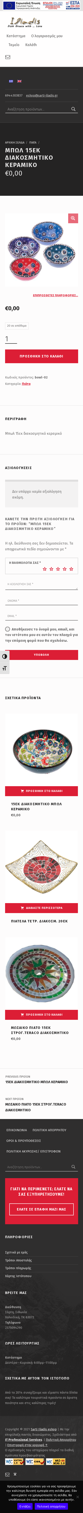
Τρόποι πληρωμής (18, 1268)
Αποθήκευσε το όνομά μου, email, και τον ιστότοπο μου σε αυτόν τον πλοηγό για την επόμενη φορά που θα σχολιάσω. (41, 635)
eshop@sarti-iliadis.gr (42, 95)
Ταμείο (13, 45)
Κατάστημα (15, 36)
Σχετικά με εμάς (16, 1252)
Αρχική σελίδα (14, 142)
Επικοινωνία (16, 1130)
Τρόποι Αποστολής (18, 1260)
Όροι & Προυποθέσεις (23, 1141)
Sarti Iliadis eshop (44, 1429)
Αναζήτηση (73, 109)
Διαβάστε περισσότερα (44, 908)
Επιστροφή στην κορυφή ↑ (27, 1445)
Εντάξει (24, 1506)
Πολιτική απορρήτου (51, 1506)
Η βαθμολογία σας (25, 563)
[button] (73, 218)
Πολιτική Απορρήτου (49, 1130)
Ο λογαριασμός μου (47, 36)
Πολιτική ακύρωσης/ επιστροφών (33, 1151)
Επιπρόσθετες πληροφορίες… (55, 295)
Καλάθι (31, 45)
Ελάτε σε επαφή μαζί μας (41, 1209)
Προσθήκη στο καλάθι (41, 356)
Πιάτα (32, 142)
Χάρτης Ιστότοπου (18, 1276)
